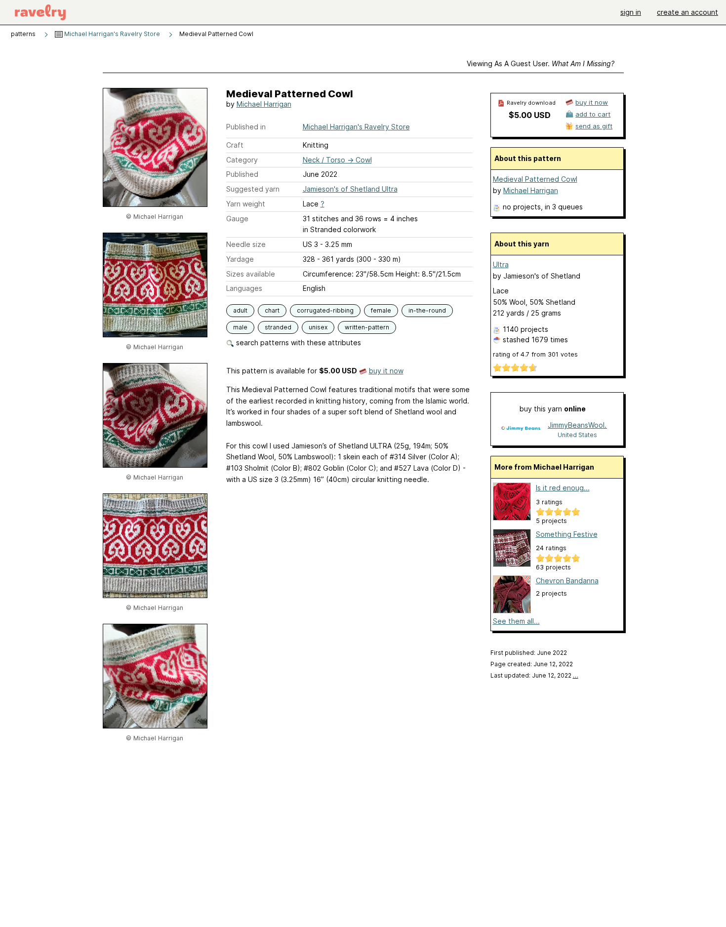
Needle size (246, 244)
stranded (278, 327)
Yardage (240, 259)
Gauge (237, 218)
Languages (244, 288)
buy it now (386, 370)
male (240, 327)
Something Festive (567, 534)
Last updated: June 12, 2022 (534, 675)
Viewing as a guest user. (540, 63)
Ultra (501, 264)
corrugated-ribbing (325, 310)
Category (242, 160)
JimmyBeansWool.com (577, 425)
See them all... (516, 621)
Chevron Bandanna (567, 580)
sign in (630, 12)
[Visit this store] (520, 429)
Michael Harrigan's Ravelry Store (111, 34)
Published (242, 174)
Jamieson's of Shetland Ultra (350, 189)
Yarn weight (245, 204)
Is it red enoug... (563, 488)
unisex (318, 327)
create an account (687, 12)
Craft (234, 145)
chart (272, 310)
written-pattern (367, 327)
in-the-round (427, 310)
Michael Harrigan (264, 104)
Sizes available (250, 274)
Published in (246, 126)
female (381, 310)
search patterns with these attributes (297, 342)
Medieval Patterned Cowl (535, 179)
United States (577, 435)
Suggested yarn (253, 189)
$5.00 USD (530, 115)
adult (240, 310)
